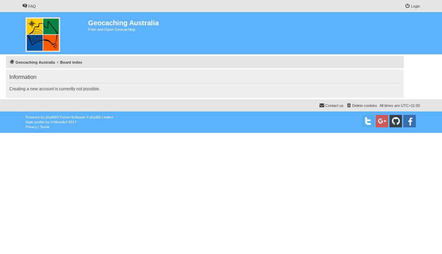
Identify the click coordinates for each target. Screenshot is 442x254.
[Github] (396, 121)
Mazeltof (60, 122)
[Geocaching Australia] (55, 33)
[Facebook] (409, 121)
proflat (40, 122)
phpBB (51, 117)
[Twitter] (368, 121)
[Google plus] (382, 121)
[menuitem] (29, 6)
